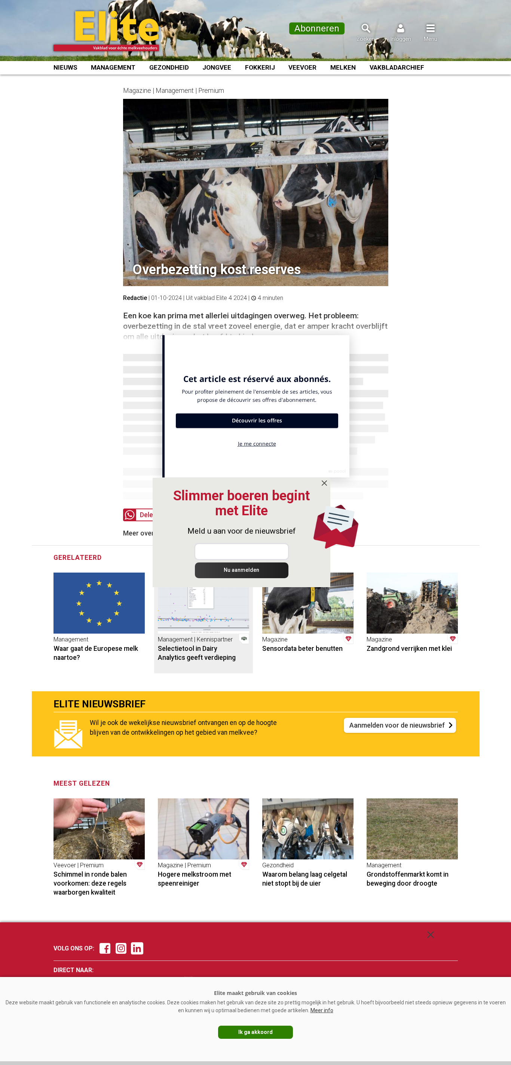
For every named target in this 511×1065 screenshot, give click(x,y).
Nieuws (65, 67)
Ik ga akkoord (255, 1032)
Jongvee (216, 67)
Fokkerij (260, 67)
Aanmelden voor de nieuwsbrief (397, 725)
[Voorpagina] (116, 31)
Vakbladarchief (397, 67)
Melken (343, 67)
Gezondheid (169, 67)
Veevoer (302, 67)
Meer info (321, 1010)
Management (113, 67)
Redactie (135, 297)
